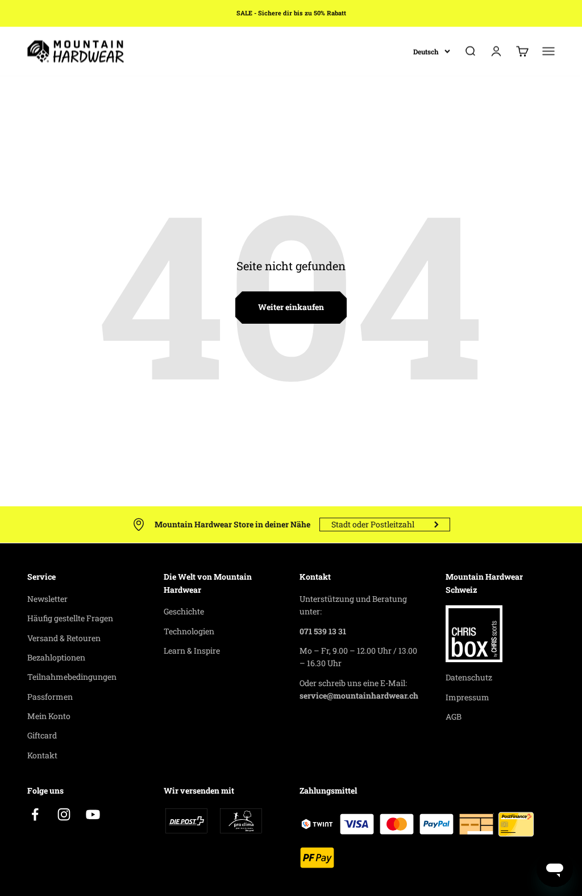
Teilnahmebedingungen (72, 676)
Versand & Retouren (64, 638)
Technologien (189, 631)
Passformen (50, 696)
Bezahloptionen (56, 657)
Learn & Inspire (192, 650)
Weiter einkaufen (291, 307)
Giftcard (42, 735)
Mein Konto (48, 716)
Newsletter (47, 598)
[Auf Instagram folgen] (64, 814)
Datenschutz (469, 677)
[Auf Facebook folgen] (35, 814)
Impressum (467, 697)
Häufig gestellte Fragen (70, 618)
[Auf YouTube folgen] (93, 814)
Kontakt (42, 755)
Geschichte (184, 611)
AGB (454, 716)
